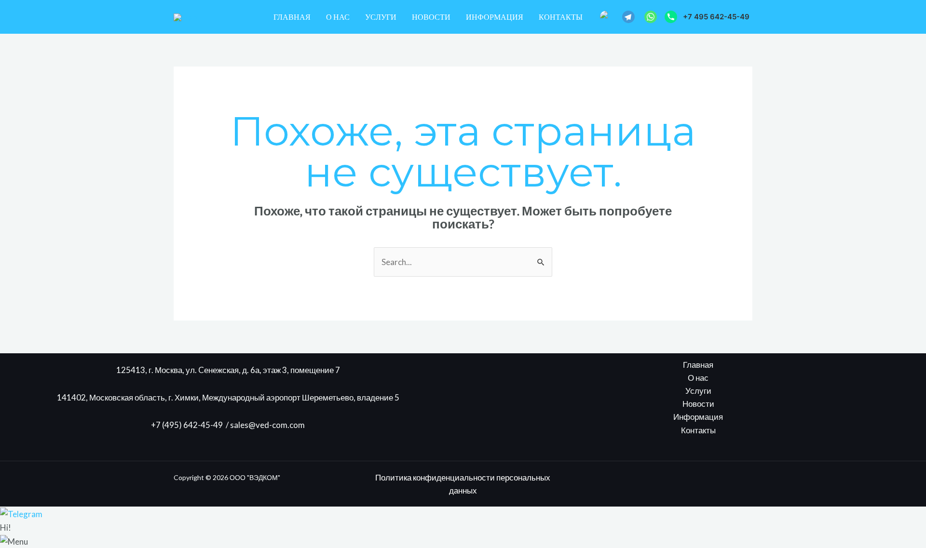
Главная (292, 17)
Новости (431, 17)
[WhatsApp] (650, 16)
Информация (494, 17)
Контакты (561, 17)
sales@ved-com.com (267, 425)
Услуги (380, 17)
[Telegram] (628, 16)
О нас (338, 17)
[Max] (606, 17)
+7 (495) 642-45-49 (188, 425)
